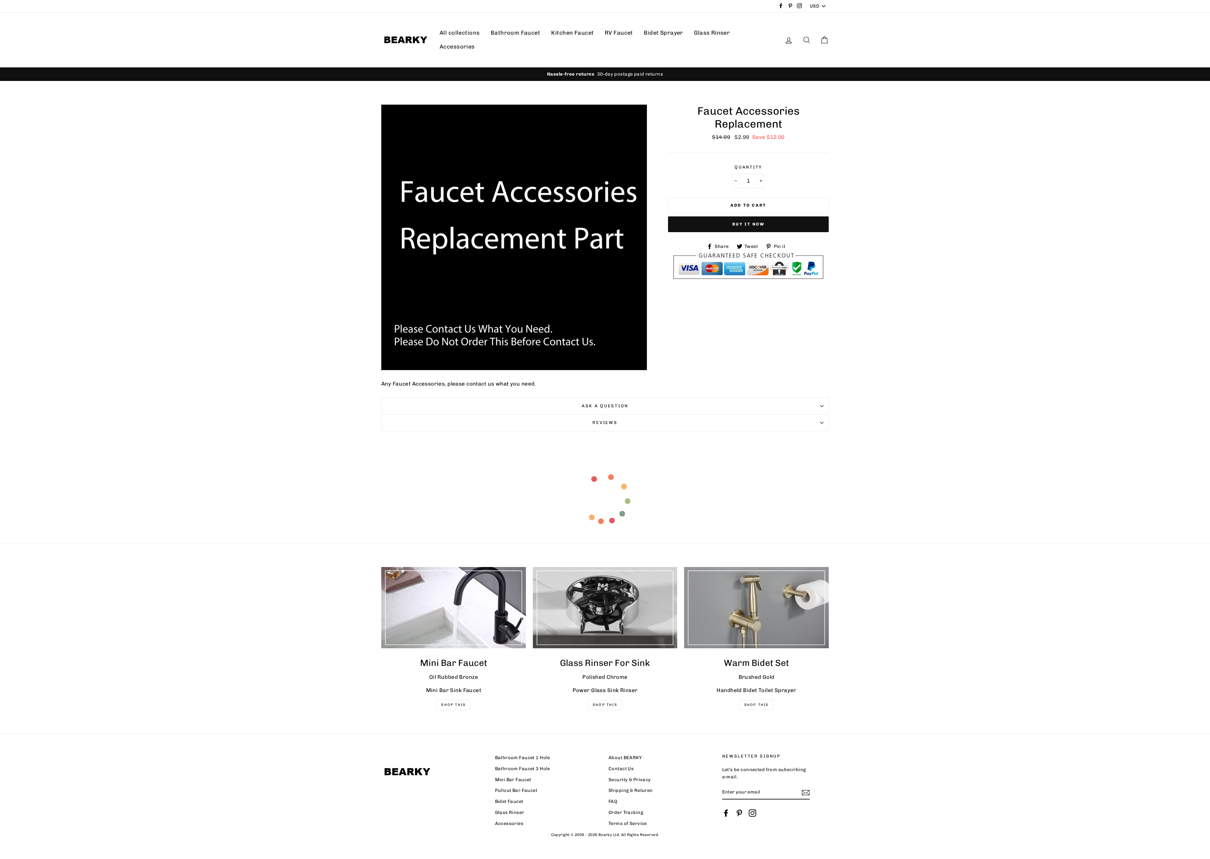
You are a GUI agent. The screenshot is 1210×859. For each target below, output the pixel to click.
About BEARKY (625, 757)
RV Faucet (619, 32)
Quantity (748, 166)
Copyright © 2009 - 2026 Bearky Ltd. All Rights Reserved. (605, 835)
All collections (460, 32)
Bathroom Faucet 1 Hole (522, 757)
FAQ (612, 801)
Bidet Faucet (509, 801)
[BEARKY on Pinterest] (739, 812)
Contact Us (621, 768)
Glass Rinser (712, 32)
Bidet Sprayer (663, 32)
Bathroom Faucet (515, 32)
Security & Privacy (629, 779)
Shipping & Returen (630, 790)
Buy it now (748, 224)
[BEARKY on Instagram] (752, 812)
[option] (605, 74)
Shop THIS (453, 705)
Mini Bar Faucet (513, 779)
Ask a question (605, 405)
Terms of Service (627, 823)
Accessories (457, 46)
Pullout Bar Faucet (516, 790)
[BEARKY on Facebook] (726, 812)
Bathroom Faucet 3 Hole (522, 768)
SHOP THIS (605, 705)
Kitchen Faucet (572, 32)
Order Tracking (625, 812)
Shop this (756, 705)
